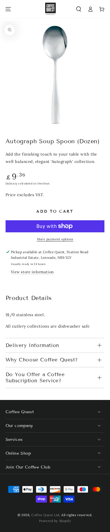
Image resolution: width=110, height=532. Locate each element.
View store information (32, 271)
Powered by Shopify (55, 521)
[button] (78, 9)
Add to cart (55, 211)
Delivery (12, 183)
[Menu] (8, 9)
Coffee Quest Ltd (45, 515)
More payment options (55, 239)
